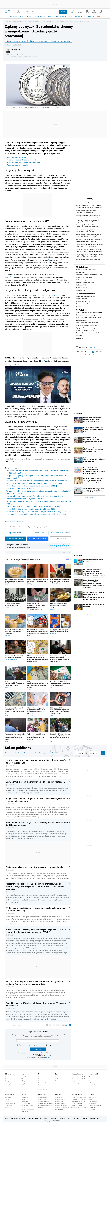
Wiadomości (8, 753)
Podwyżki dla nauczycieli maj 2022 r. (20, 488)
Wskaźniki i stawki (77, 1094)
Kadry (22, 16)
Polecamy (78, 555)
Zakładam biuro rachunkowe (79, 1076)
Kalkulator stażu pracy (61, 1105)
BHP (22, 1085)
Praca (39, 1085)
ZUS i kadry (8, 1083)
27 (89, 352)
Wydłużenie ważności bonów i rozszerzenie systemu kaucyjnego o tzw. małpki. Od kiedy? (89, 240)
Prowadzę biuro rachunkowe (79, 1078)
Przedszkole (24, 1097)
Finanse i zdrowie (60, 1087)
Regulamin (54, 1118)
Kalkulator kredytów (82, 280)
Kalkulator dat (80, 290)
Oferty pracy (92, 1109)
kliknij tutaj (47, 1057)
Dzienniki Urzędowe (43, 1101)
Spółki (56, 1078)
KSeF (99, 16)
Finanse (26, 753)
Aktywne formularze (87, 293)
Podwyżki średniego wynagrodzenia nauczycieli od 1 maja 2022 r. (31, 509)
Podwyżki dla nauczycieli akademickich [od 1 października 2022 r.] (31, 486)
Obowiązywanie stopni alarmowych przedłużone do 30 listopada (86, 211)
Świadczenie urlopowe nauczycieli (86, 315)
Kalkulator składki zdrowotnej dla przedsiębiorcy (86, 271)
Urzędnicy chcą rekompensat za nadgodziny (23, 162)
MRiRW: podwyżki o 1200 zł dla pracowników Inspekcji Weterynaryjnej (33, 506)
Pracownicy (36, 21)
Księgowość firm (10, 1074)
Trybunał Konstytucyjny (35, 527)
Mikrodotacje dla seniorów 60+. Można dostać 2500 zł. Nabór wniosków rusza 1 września (88, 226)
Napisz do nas (39, 532)
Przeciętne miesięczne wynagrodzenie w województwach (88, 319)
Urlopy (23, 1083)
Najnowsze (90, 202)
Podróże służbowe (77, 1103)
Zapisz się (38, 1049)
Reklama (84, 1118)
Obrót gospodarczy (10, 1081)
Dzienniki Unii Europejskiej (45, 1103)
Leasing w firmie (59, 1085)
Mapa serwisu (94, 1118)
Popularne (81, 202)
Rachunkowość (9, 1078)
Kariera (62, 1118)
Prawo (50, 16)
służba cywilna (21, 527)
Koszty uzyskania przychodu (85, 330)
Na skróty (91, 1094)
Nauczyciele (24, 1101)
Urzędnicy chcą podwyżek (16, 157)
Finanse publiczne (81, 298)
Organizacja (28, 21)
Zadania (34, 753)
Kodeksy (40, 1107)
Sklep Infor (41, 1087)
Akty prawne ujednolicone (45, 1105)
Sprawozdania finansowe (78, 1085)
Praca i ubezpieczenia (61, 1081)
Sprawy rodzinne (42, 1076)
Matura (23, 1107)
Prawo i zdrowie (42, 1089)
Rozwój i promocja (44, 753)
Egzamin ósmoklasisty (27, 1109)
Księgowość (13, 16)
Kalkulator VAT (59, 1101)
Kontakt (76, 1118)
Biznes (29, 16)
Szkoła (23, 1099)
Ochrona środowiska (82, 304)
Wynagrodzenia (25, 1078)
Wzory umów (92, 1103)
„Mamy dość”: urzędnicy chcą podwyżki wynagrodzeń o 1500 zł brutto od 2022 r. (37, 514)
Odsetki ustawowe (77, 1105)
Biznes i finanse (59, 1076)
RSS (69, 1118)
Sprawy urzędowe (43, 1083)
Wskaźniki (83, 310)
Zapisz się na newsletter (62, 532)
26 (85, 352)
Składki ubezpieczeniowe (78, 1101)
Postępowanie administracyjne (85, 296)
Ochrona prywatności (18, 1118)
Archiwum (91, 1099)
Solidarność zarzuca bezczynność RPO (21, 160)
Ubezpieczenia (25, 1081)
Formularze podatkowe (95, 1105)
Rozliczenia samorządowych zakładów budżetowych (88, 334)
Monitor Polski (42, 1099)
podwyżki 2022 (10, 527)
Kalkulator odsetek (60, 1103)
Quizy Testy (79, 338)
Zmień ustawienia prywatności (38, 1118)
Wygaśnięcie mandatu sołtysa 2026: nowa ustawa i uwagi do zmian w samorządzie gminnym (88, 216)
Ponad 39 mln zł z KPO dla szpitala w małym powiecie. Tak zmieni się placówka (89, 255)
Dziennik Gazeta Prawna (19, 55)
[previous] (47, 1025)
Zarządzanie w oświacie (27, 1105)
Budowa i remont (93, 1083)
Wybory (78, 306)
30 (101, 352)
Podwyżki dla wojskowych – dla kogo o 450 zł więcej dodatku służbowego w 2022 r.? (38, 512)
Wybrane (98, 202)
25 (82, 352)
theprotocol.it (92, 1107)
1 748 (65, 1025)
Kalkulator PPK (81, 285)
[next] (70, 1025)
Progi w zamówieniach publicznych (87, 322)
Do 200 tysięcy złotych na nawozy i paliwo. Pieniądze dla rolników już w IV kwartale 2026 (89, 206)
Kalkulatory (83, 267)
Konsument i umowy (43, 1081)
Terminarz (83, 347)
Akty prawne (42, 1094)
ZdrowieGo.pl (92, 1097)
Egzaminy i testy (25, 1103)
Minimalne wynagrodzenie (79, 1099)
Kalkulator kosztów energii (84, 277)
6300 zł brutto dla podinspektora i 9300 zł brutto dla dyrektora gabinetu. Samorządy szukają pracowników (88, 250)
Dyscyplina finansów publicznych (86, 328)
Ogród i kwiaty (92, 1085)
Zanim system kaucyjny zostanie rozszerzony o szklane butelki (85, 230)
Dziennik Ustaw (42, 1097)
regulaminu (38, 1045)
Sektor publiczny (40, 16)
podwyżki (47, 527)
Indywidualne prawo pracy (28, 1076)
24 (78, 352)
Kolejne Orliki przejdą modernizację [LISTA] (89, 259)
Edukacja (91, 16)
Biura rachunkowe (77, 1074)
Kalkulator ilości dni (82, 287)
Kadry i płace (8, 1105)
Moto (70, 16)
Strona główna (9, 21)
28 (93, 352)
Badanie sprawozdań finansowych (86, 325)
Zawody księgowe (9, 1085)
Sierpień (92, 347)
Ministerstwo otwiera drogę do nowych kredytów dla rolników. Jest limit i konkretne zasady (89, 221)
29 (97, 352)
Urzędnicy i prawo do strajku (17, 165)
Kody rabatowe (93, 1101)
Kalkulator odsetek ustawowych (85, 282)
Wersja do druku (17, 532)
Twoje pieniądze (61, 16)
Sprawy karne (42, 1078)
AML (73, 1087)
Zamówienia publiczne (83, 301)
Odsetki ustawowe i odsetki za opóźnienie (89, 312)
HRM (22, 1087)
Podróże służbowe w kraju (79, 1097)
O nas (6, 1118)
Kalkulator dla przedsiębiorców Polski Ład (89, 274)
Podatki (7, 1076)
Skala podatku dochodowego (79, 1107)
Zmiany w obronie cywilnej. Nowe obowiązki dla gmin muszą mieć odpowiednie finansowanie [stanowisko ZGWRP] (89, 245)
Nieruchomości (80, 16)
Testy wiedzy (24, 1111)
